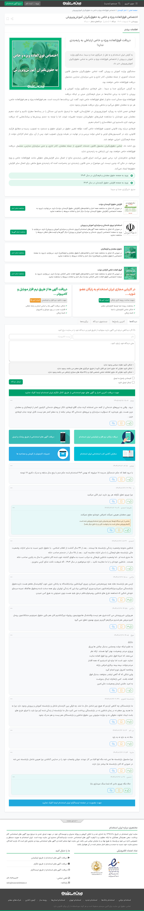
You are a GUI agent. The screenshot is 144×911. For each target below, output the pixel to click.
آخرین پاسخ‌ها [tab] (118, 321)
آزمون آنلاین (30, 900)
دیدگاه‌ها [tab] (133, 321)
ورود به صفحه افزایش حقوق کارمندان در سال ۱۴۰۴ (106, 182)
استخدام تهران (75, 900)
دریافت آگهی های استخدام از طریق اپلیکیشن (49, 857)
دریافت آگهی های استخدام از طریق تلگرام (51, 863)
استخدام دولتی (125, 900)
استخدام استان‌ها (58, 900)
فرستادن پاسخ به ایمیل (122, 378)
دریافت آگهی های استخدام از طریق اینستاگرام (49, 869)
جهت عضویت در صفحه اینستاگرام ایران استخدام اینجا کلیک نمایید (72, 802)
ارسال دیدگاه (16, 381)
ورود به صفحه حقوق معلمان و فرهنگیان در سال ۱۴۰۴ (104, 175)
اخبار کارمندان (122, 10)
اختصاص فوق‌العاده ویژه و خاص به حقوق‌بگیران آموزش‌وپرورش (102, 17)
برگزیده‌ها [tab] (84, 321)
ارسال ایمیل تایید (124, 382)
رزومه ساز (43, 900)
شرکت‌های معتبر (14, 900)
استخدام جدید (91, 900)
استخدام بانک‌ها (107, 900)
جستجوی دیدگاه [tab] (100, 321)
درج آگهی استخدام (13, 3)
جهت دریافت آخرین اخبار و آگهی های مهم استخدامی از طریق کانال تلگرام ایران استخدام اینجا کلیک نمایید (72, 392)
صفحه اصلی (133, 10)
